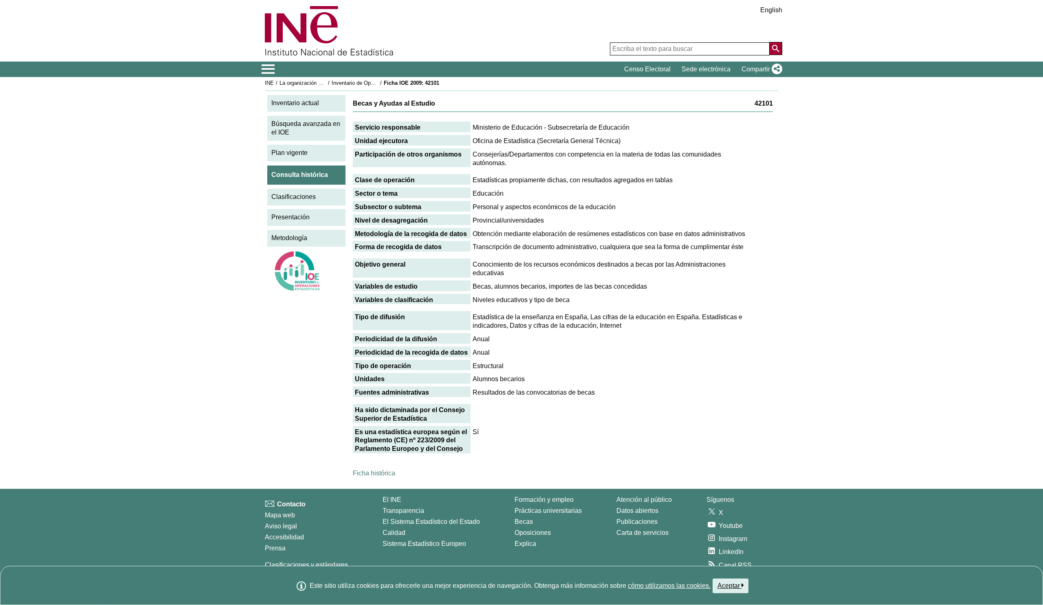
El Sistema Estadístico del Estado (431, 521)
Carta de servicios (642, 532)
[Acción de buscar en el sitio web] (775, 48)
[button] (760, 69)
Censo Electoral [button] (647, 69)
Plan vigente (289, 152)
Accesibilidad (284, 537)
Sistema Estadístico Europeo (424, 543)
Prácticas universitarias (548, 510)
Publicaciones (637, 521)
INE (269, 83)
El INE (392, 499)
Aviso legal (281, 526)
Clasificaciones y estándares (306, 564)
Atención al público (644, 499)
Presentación (290, 217)
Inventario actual (295, 102)
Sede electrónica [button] (706, 69)
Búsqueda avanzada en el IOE (305, 128)
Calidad (394, 532)
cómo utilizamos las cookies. (669, 585)
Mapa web (280, 515)
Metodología (289, 237)
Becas (524, 521)
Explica (525, 543)
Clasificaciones (293, 196)
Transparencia (403, 510)
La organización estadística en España (325, 83)
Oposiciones (533, 532)
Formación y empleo (544, 499)
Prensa (275, 548)
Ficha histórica (374, 473)
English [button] (771, 10)
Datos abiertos (637, 510)
